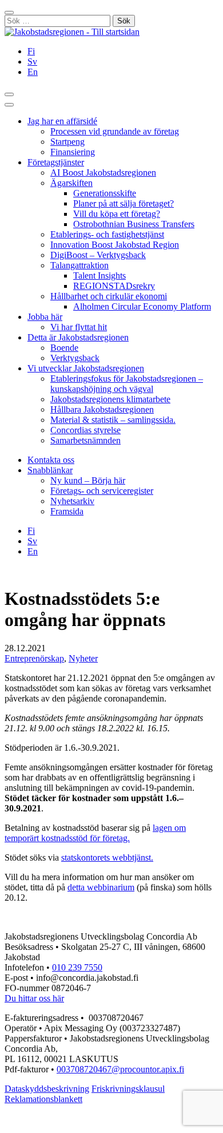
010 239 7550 (77, 967)
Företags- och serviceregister (101, 491)
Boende (64, 347)
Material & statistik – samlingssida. (113, 420)
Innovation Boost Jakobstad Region (114, 244)
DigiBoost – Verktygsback (98, 255)
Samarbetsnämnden (85, 440)
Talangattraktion (79, 265)
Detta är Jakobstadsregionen (78, 337)
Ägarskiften (71, 183)
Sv (32, 61)
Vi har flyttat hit (78, 327)
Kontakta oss (50, 460)
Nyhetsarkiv (72, 501)
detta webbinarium (100, 887)
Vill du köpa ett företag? (116, 214)
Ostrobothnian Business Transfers (133, 224)
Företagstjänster (55, 162)
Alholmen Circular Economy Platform (142, 306)
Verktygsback (74, 358)
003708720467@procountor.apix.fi (120, 1069)
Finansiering (72, 152)
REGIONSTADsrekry (114, 286)
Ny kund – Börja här (87, 480)
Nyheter (83, 658)
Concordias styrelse (85, 430)
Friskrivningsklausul (128, 1089)
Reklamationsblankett (43, 1099)
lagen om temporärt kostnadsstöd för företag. (95, 833)
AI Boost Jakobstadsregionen (103, 172)
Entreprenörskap (34, 658)
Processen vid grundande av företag (114, 131)
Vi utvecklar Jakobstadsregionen (85, 368)
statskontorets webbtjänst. (107, 857)
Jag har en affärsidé (62, 121)
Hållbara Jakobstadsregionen (102, 409)
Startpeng (67, 141)
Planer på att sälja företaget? (123, 203)
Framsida (66, 511)
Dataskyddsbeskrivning (47, 1089)
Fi (31, 51)
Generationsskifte (104, 193)
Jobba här (44, 317)
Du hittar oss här (34, 998)
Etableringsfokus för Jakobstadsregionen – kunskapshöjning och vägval (126, 384)
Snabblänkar (50, 470)
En (32, 72)
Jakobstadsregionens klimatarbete (110, 399)
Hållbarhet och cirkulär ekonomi (108, 296)
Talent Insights (99, 275)
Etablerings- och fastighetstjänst (107, 234)
